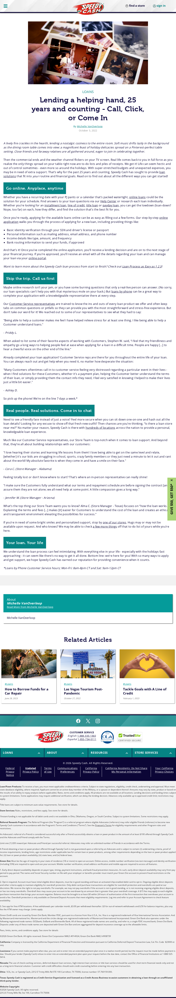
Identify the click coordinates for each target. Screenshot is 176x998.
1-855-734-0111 (87, 739)
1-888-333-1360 (86, 735)
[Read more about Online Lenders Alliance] (107, 737)
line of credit (76, 205)
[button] (22, 753)
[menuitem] (22, 752)
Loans (88, 91)
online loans (137, 197)
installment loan (55, 205)
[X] (88, 721)
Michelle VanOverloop (90, 126)
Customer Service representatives (32, 304)
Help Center (108, 201)
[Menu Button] (5, 6)
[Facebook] (78, 721)
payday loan (111, 205)
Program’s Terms (103, 825)
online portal (37, 258)
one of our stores (114, 522)
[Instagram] (98, 721)
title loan (92, 205)
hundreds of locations (100, 428)
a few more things (105, 526)
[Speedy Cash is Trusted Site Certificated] (129, 737)
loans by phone (121, 291)
